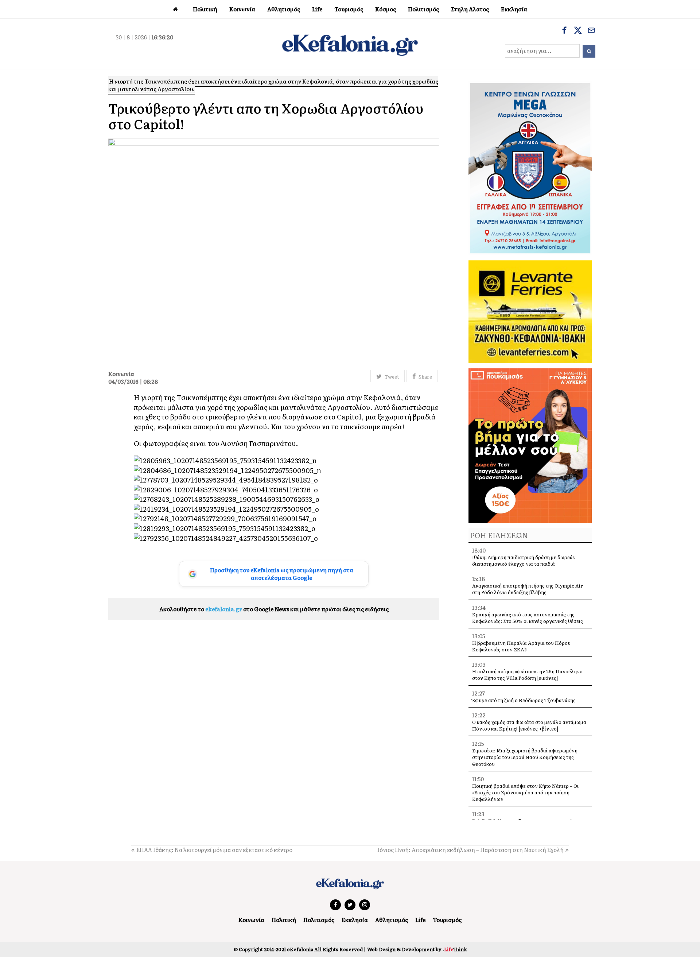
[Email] (591, 31)
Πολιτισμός (318, 919)
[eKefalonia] (350, 44)
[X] (578, 31)
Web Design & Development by (417, 949)
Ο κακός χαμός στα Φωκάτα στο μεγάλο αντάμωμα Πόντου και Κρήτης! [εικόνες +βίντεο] (529, 725)
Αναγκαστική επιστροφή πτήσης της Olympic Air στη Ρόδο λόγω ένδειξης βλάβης (527, 589)
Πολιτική (284, 919)
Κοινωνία (251, 919)
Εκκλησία (355, 919)
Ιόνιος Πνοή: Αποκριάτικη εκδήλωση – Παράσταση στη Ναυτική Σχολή (470, 849)
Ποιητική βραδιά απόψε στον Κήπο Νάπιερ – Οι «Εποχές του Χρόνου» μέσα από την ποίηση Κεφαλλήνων (525, 792)
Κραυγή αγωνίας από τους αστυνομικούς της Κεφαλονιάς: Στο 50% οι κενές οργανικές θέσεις (527, 617)
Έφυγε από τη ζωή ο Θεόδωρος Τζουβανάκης (524, 700)
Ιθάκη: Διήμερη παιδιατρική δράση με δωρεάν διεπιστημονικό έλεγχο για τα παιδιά (524, 560)
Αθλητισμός (391, 919)
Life (420, 919)
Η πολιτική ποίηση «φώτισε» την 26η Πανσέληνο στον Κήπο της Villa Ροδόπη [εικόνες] (527, 674)
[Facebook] (564, 31)
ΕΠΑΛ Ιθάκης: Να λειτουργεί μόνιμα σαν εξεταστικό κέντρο (214, 849)
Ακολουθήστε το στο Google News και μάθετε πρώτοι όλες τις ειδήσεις (274, 609)
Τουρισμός (447, 919)
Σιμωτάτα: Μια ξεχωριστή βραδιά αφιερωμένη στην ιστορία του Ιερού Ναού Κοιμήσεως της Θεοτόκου (525, 757)
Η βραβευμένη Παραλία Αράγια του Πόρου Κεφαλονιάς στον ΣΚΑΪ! (521, 646)
